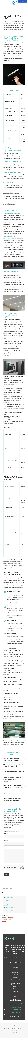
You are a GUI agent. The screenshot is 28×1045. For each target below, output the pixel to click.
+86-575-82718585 (16, 1009)
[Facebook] (5, 957)
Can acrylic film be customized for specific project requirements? (13, 799)
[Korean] (5, 919)
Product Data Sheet (15, 979)
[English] (5, 918)
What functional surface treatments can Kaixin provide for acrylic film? (13, 772)
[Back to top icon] (14, 1025)
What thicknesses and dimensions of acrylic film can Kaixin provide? (13, 792)
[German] (8, 918)
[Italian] (12, 918)
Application (15, 993)
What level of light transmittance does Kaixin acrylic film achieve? (13, 759)
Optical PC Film (9, 897)
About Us (15, 986)
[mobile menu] (26, 3)
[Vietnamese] (5, 921)
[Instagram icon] (16, 1032)
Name (6, 833)
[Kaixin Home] (9, 938)
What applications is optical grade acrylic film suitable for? (13, 765)
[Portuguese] (6, 919)
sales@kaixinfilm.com (16, 1012)
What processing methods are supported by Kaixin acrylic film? (13, 786)
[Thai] (12, 919)
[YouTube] (12, 957)
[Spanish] (10, 919)
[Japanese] (3, 919)
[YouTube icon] (13, 1032)
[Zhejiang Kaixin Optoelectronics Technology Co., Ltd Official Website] (14, 3)
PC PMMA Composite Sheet (12, 900)
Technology (15, 991)
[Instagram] (16, 957)
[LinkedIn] (9, 957)
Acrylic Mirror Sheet (10, 907)
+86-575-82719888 (16, 1007)
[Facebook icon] (11, 1032)
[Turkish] (3, 921)
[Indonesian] (10, 918)
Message (7, 848)
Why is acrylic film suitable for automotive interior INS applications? (12, 779)
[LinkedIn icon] (14, 1032)
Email (6, 840)
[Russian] (8, 919)
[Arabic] (3, 918)
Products (15, 988)
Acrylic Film (8, 904)
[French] (6, 918)
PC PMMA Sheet (15, 970)
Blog (15, 996)
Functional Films (9, 910)
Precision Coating (15, 977)
